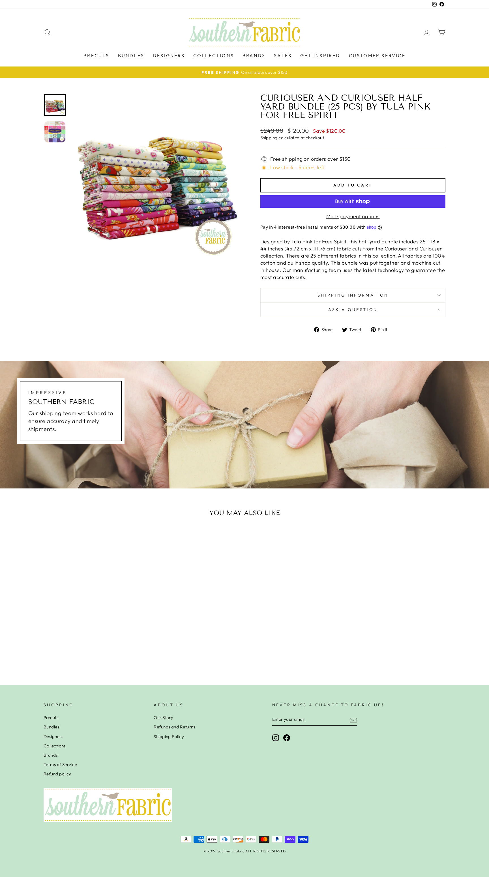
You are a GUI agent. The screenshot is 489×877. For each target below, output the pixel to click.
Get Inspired (320, 55)
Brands (254, 55)
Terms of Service (60, 764)
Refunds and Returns (174, 727)
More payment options (353, 216)
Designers (169, 55)
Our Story (163, 717)
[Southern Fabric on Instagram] (275, 737)
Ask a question (353, 309)
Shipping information (353, 295)
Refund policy (57, 774)
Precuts (96, 55)
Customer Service (377, 55)
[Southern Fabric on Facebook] (286, 737)
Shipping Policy (169, 736)
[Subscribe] (353, 719)
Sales (283, 55)
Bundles (131, 55)
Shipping (269, 137)
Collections (213, 55)
